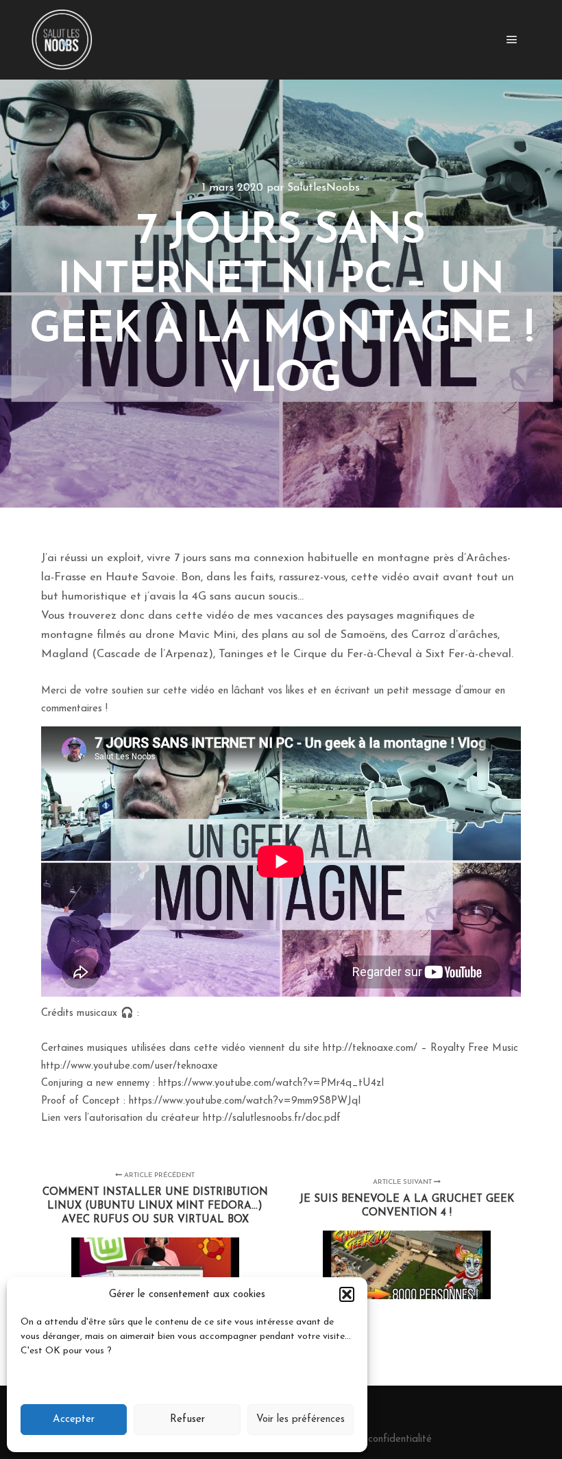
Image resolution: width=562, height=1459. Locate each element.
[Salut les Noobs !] (61, 40)
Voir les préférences (300, 1419)
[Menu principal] (512, 40)
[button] (347, 1294)
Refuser (187, 1419)
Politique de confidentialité (371, 1439)
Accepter (74, 1419)
